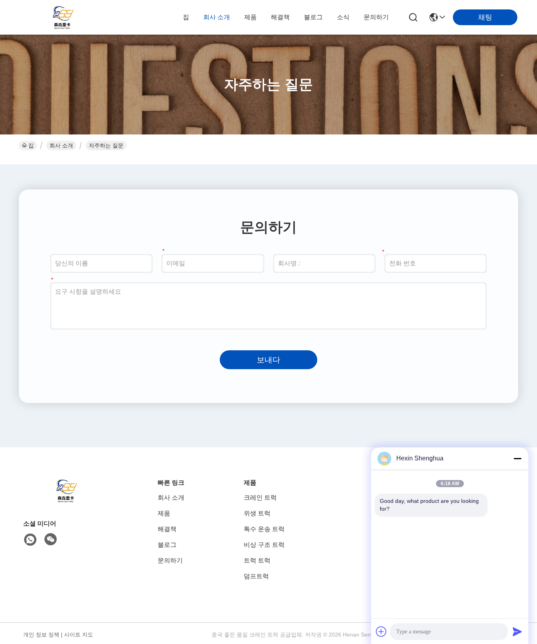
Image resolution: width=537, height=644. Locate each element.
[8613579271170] (30, 540)
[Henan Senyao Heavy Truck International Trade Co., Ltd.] (63, 17)
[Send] (517, 631)
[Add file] (381, 631)
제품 (250, 17)
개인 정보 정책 (41, 634)
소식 (343, 17)
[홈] (66, 500)
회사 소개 (216, 17)
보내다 (268, 359)
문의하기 (376, 17)
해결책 (280, 17)
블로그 (313, 17)
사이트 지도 (78, 634)
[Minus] (517, 458)
